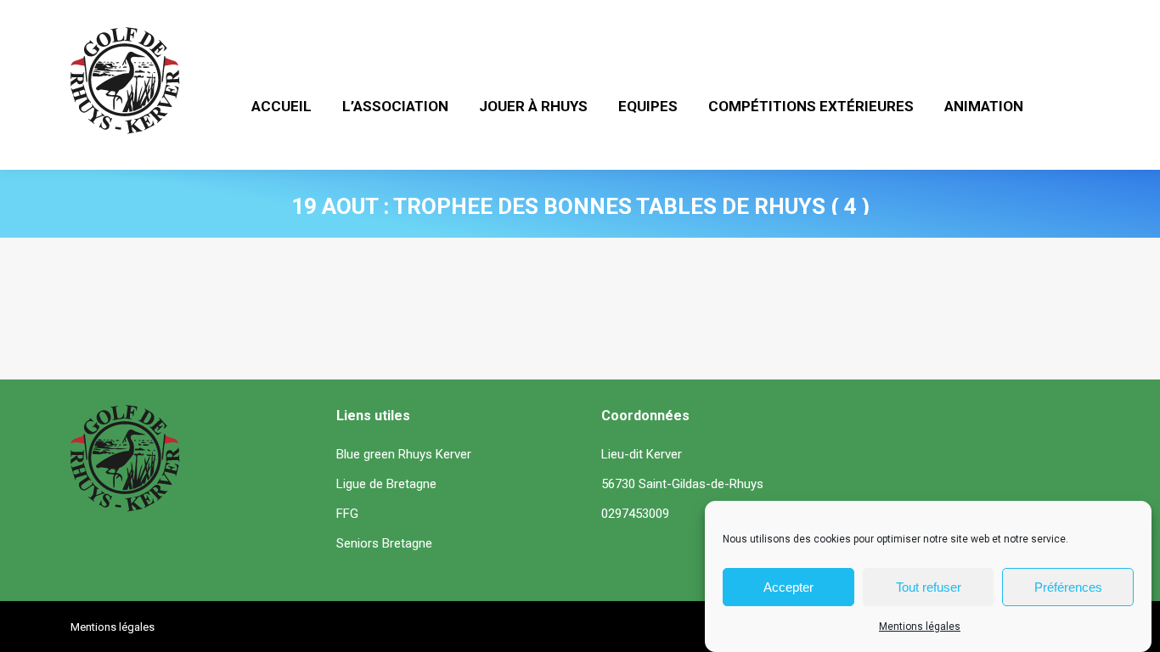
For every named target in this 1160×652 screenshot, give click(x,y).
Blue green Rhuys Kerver (403, 454)
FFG (347, 513)
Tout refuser (928, 587)
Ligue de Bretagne (386, 484)
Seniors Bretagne (384, 543)
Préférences (1068, 587)
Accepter (788, 587)
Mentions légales (919, 626)
